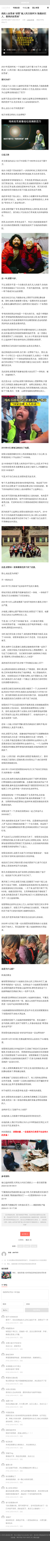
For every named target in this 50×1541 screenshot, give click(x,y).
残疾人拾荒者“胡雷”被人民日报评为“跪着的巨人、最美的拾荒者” (23, 15)
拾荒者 (34, 1246)
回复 (21, 1323)
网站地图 (36, 1537)
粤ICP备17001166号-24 (24, 1537)
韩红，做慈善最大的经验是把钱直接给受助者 (21, 1264)
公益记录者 (5, 7)
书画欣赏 (16, 7)
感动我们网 (25, 2)
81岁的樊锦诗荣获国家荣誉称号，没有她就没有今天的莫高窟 (27, 1260)
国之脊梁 (35, 7)
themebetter (25, 1535)
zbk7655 (15, 1252)
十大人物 (26, 7)
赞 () (26, 1234)
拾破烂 (27, 1246)
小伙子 (20, 1246)
